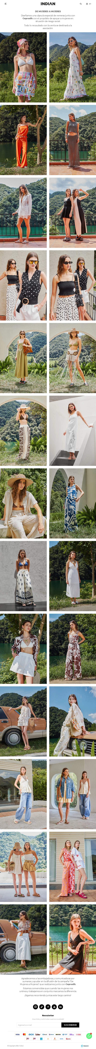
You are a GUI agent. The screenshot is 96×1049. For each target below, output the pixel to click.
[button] (81, 4)
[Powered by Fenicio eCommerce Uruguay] (84, 1046)
